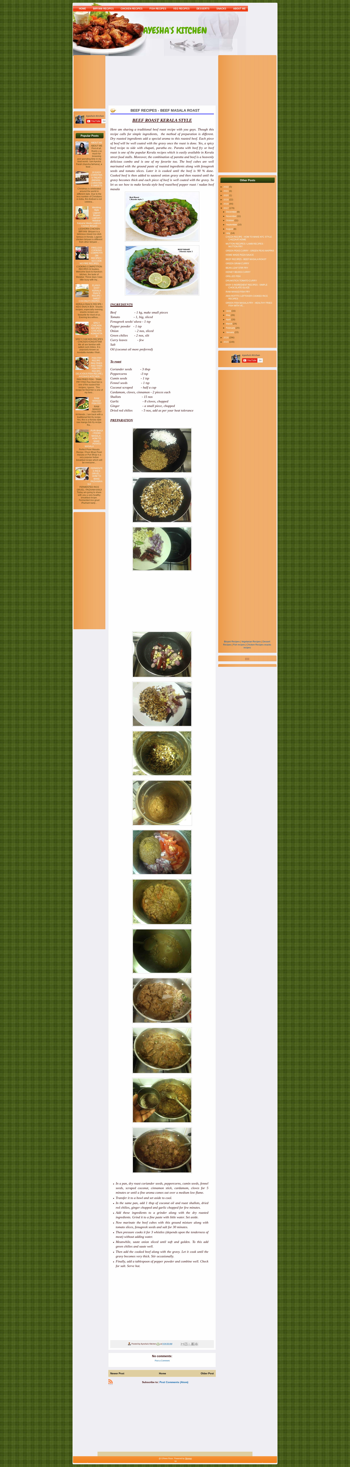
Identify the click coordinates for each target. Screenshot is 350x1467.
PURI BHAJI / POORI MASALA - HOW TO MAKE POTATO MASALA (94, 438)
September (232, 224)
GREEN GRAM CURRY (237, 263)
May (228, 315)
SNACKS (221, 8)
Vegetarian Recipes (251, 641)
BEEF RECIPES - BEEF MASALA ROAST (246, 259)
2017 (226, 208)
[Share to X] (189, 1344)
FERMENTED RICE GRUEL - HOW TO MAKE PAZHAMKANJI (95, 476)
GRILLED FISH (233, 276)
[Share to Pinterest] (196, 1344)
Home (82, 8)
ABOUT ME (239, 8)
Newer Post (117, 1373)
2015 (226, 342)
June (229, 311)
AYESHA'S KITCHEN (175, 30)
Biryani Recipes (232, 641)
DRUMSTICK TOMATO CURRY (241, 280)
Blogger (188, 1458)
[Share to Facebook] (193, 1344)
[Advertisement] (98, 81)
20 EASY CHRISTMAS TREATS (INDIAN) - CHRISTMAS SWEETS (96, 179)
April (228, 319)
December (231, 212)
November (231, 216)
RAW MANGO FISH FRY (97, 401)
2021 (226, 191)
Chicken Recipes (255, 644)
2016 (226, 337)
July (228, 233)
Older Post (207, 1373)
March (229, 323)
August (230, 229)
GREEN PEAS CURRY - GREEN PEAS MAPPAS (250, 250)
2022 (226, 187)
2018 (226, 204)
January (230, 332)
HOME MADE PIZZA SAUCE (240, 255)
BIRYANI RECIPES (103, 8)
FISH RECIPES (157, 8)
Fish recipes (239, 644)
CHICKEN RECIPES (132, 8)
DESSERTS (203, 8)
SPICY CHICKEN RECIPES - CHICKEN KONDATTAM (96, 329)
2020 (226, 195)
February (231, 328)
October (230, 220)
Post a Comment (162, 1361)
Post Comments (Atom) (174, 1382)
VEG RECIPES (181, 8)
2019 (226, 199)
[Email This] (182, 1344)
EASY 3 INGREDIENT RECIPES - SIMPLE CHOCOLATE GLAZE (246, 286)
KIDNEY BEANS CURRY (238, 272)
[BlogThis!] (186, 1344)
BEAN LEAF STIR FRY (237, 268)
